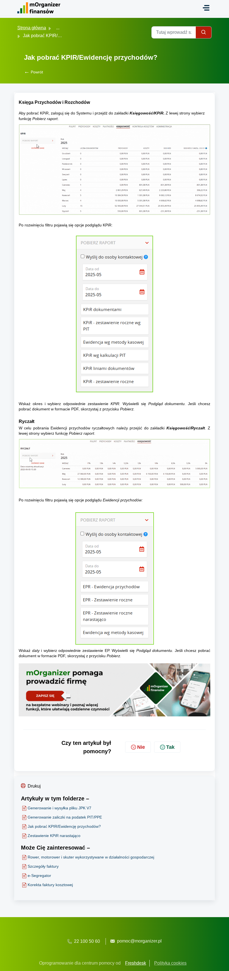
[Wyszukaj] (204, 32)
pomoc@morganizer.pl (139, 941)
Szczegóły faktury (43, 866)
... (57, 27)
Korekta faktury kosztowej (50, 884)
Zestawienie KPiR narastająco (54, 835)
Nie (141, 747)
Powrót (33, 72)
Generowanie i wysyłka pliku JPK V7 (59, 808)
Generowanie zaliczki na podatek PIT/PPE (65, 817)
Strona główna (31, 27)
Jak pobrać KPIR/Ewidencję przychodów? (64, 826)
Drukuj (34, 786)
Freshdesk (135, 963)
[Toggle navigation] (206, 8)
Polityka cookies (170, 963)
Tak (170, 747)
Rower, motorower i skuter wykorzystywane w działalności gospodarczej (91, 857)
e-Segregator (39, 875)
